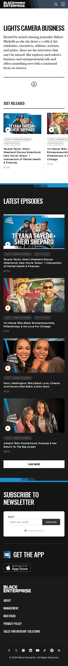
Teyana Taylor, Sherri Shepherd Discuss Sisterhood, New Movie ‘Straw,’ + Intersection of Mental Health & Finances (22, 155)
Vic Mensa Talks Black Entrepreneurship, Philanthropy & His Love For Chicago (29, 324)
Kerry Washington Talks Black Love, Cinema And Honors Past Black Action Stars (31, 384)
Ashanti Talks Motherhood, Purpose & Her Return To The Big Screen (30, 445)
